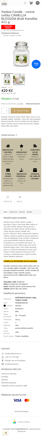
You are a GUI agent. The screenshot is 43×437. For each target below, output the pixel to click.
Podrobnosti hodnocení (10, 33)
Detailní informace (8, 135)
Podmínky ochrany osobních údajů (14, 386)
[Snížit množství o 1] (9, 112)
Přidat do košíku (23, 111)
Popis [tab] (5, 212)
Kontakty (4, 377)
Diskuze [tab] (22, 212)
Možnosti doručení (33, 104)
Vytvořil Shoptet (24, 422)
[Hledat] (25, 3)
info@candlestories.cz (13, 353)
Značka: (12, 35)
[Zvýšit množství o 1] (9, 109)
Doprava (4, 380)
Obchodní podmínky (8, 383)
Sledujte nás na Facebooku (15, 360)
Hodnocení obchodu (8, 374)
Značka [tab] (29, 212)
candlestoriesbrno (11, 364)
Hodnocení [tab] (13, 212)
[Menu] (37, 3)
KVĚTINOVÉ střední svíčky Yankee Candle (25, 299)
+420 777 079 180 (12, 357)
